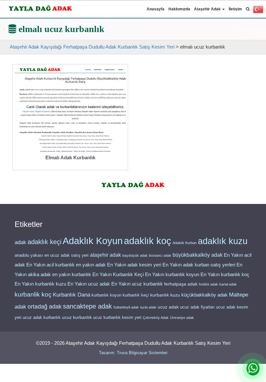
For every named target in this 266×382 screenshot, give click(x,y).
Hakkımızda (179, 9)
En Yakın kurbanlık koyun (172, 274)
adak (20, 242)
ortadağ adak (45, 306)
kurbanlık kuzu (165, 295)
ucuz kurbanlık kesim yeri (117, 317)
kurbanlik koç (33, 294)
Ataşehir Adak (208, 9)
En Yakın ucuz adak (88, 283)
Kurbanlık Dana (71, 295)
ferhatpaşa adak (181, 284)
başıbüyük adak (135, 255)
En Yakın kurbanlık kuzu (40, 283)
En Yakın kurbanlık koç (224, 274)
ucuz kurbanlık (77, 317)
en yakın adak (91, 264)
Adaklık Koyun (93, 240)
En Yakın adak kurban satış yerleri (199, 264)
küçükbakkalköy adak (204, 295)
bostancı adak (160, 255)
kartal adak (228, 284)
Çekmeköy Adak (156, 318)
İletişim (235, 9)
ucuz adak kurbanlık (42, 317)
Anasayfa (155, 9)
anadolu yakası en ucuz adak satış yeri (52, 255)
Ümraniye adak (182, 318)
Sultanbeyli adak (126, 307)
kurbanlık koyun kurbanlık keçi (120, 295)
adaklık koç (147, 241)
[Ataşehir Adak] (133, 183)
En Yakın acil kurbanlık (50, 264)
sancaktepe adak (87, 306)
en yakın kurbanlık (71, 274)
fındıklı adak (208, 284)
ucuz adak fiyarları (197, 307)
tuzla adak (148, 307)
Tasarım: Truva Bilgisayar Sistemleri (133, 352)
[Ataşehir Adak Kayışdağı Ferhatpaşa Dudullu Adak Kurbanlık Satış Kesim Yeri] (40, 7)
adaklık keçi (44, 241)
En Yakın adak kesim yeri (134, 264)
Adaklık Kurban (185, 243)
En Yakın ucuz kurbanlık (137, 283)
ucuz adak (168, 307)
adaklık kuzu (223, 241)
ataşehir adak (105, 255)
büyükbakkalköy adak (198, 255)
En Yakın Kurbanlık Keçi (118, 274)
